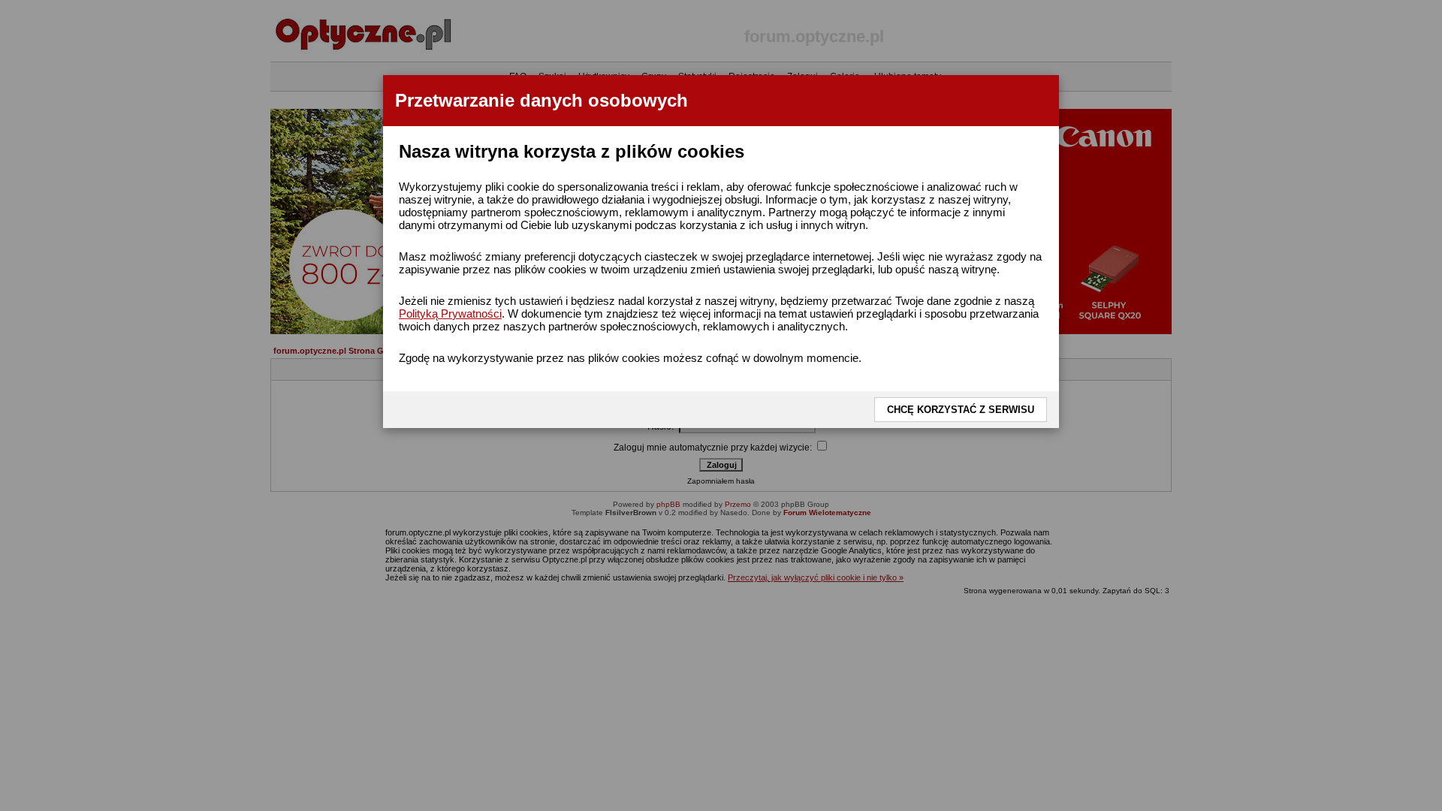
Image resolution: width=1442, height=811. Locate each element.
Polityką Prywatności (450, 313)
